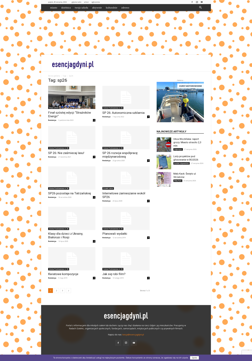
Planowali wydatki (114, 233)
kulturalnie (111, 7)
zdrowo (125, 7)
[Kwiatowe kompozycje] (71, 258)
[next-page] (68, 290)
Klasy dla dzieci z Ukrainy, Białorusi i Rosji (65, 235)
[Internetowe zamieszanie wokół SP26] (126, 178)
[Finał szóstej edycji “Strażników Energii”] (71, 97)
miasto (53, 7)
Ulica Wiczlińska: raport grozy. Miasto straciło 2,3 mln (187, 142)
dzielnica (66, 7)
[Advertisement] (126, 33)
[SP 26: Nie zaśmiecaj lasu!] (71, 137)
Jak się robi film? (113, 274)
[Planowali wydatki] (126, 218)
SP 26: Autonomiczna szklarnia (123, 113)
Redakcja (52, 120)
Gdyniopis (178, 149)
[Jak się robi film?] (126, 258)
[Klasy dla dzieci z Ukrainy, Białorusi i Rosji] (71, 218)
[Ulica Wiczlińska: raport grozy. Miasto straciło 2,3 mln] (164, 144)
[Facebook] (192, 2)
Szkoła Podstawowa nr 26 (113, 108)
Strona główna (54, 76)
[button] (200, 7)
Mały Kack (177, 181)
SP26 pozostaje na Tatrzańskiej (69, 193)
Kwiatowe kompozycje (63, 274)
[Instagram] (197, 2)
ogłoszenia (95, 2)
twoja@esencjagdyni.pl (133, 334)
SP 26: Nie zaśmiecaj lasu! (66, 153)
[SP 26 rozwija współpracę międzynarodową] (126, 137)
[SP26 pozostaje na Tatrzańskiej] (71, 178)
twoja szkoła (81, 7)
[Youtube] (202, 2)
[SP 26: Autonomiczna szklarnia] (126, 97)
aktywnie (97, 7)
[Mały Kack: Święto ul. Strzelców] (164, 179)
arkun (86, 2)
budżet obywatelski (181, 163)
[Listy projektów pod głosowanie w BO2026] (164, 162)
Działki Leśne (108, 188)
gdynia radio (76, 2)
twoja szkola (53, 108)
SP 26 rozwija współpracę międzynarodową (120, 154)
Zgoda (194, 358)
